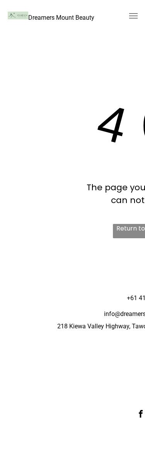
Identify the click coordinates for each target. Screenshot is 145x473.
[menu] (133, 16)
